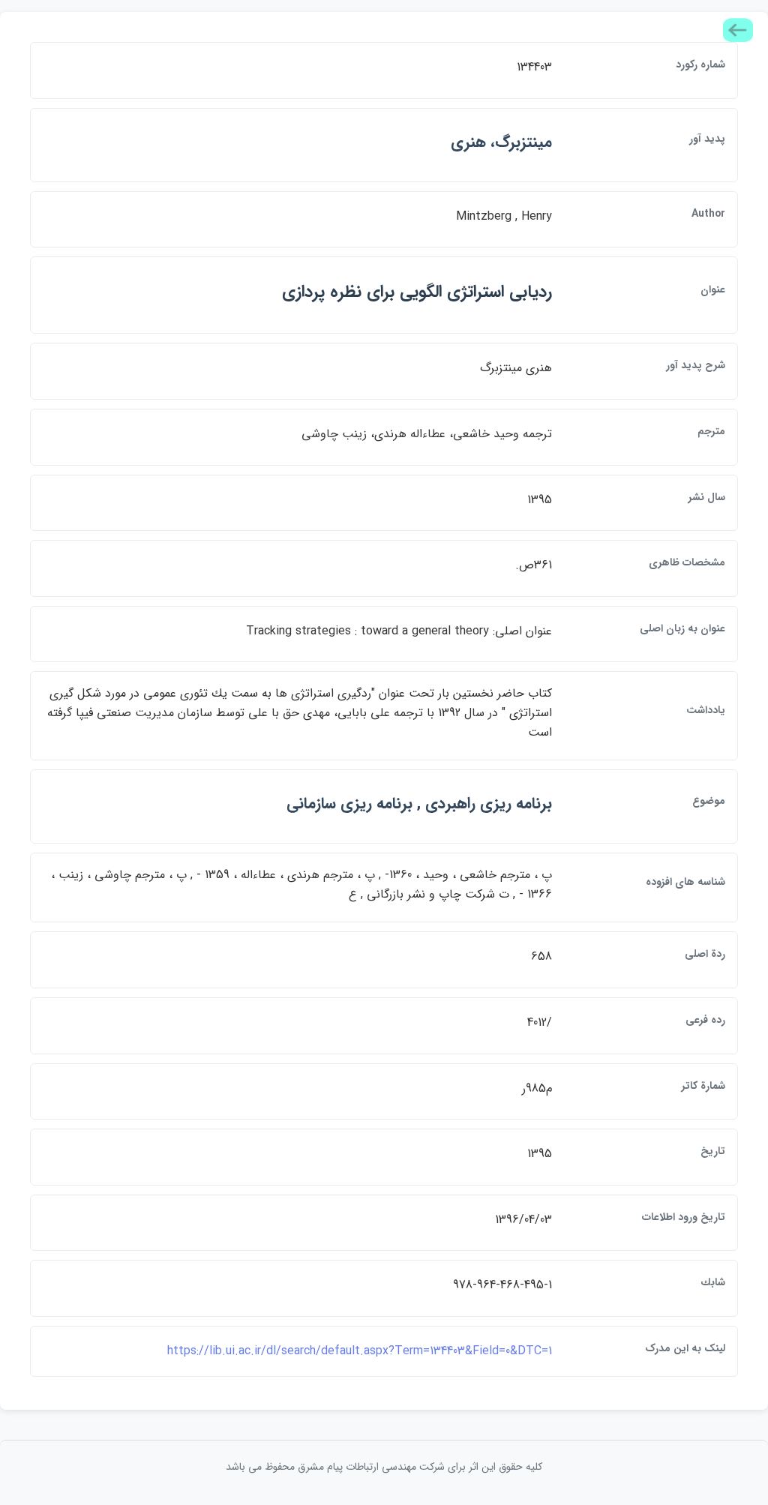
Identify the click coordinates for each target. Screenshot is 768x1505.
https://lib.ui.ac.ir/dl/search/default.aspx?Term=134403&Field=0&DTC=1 (359, 1351)
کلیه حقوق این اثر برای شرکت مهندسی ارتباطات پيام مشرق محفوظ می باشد (384, 1467)
